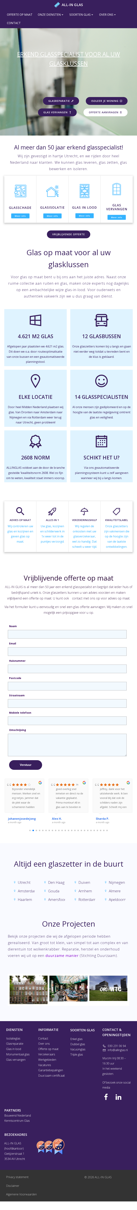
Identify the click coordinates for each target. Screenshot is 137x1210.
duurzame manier (62, 955)
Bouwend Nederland (17, 1115)
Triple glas (76, 1054)
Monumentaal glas (18, 1054)
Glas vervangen (16, 1060)
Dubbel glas (77, 1044)
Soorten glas (80, 15)
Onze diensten (49, 15)
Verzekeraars (46, 1054)
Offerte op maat (19, 15)
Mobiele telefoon (20, 712)
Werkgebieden (47, 1060)
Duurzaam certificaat (51, 1075)
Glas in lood (13, 1049)
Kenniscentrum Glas (17, 1121)
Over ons (106, 15)
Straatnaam (17, 695)
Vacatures (44, 1065)
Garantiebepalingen (50, 1070)
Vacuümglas (78, 1049)
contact (77, 598)
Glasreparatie (14, 1044)
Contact (14, 23)
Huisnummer (17, 660)
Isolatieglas (13, 1038)
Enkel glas (76, 1039)
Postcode (15, 678)
